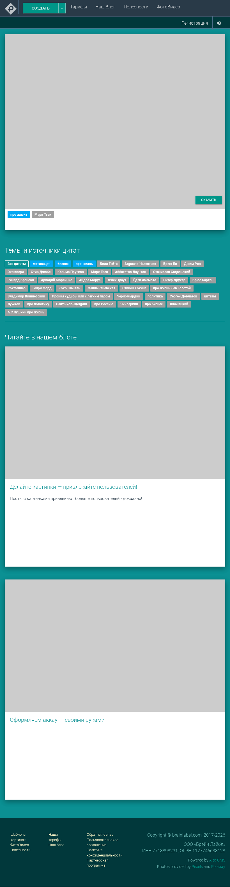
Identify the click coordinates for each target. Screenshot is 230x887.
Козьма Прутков (71, 272)
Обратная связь (100, 834)
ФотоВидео (168, 7)
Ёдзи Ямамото (144, 280)
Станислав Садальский (171, 272)
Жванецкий (179, 304)
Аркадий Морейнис (56, 280)
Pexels (197, 866)
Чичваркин (129, 304)
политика (155, 296)
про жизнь (18, 214)
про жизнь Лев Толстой (172, 288)
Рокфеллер (17, 288)
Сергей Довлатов (183, 296)
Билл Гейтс (109, 264)
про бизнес (154, 304)
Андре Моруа (89, 280)
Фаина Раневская (101, 288)
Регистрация (194, 23)
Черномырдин (128, 296)
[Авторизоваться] (219, 23)
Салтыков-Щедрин (71, 304)
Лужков (14, 304)
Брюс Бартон (202, 280)
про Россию (103, 304)
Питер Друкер (174, 280)
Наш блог (105, 7)
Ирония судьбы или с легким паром (81, 296)
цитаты (210, 296)
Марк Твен (42, 214)
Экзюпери (16, 272)
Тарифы (78, 7)
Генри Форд (42, 288)
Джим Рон (192, 264)
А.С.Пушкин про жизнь (26, 312)
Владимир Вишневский (26, 296)
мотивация (41, 264)
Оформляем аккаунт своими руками (57, 719)
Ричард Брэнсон (21, 280)
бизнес (63, 264)
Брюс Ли (170, 264)
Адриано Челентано (140, 264)
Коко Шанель (69, 288)
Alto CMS (217, 860)
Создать (41, 8)
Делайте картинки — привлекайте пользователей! (73, 486)
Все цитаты (17, 264)
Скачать (208, 200)
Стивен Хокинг (134, 288)
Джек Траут (117, 280)
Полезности (136, 7)
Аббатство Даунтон (130, 272)
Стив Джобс (40, 272)
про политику (38, 304)
